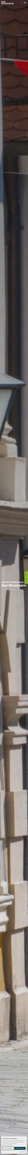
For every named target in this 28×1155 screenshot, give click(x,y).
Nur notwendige (8, 1148)
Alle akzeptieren (20, 1148)
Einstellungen (23, 1151)
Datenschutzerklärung (7, 1145)
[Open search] (22, 2)
